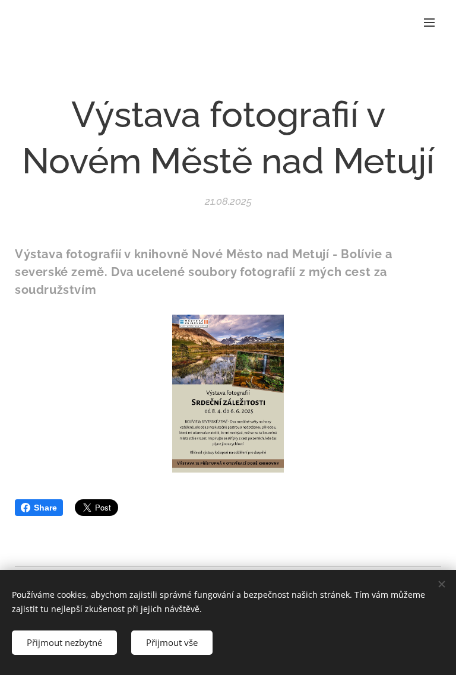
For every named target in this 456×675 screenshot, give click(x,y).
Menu (429, 22)
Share (45, 507)
